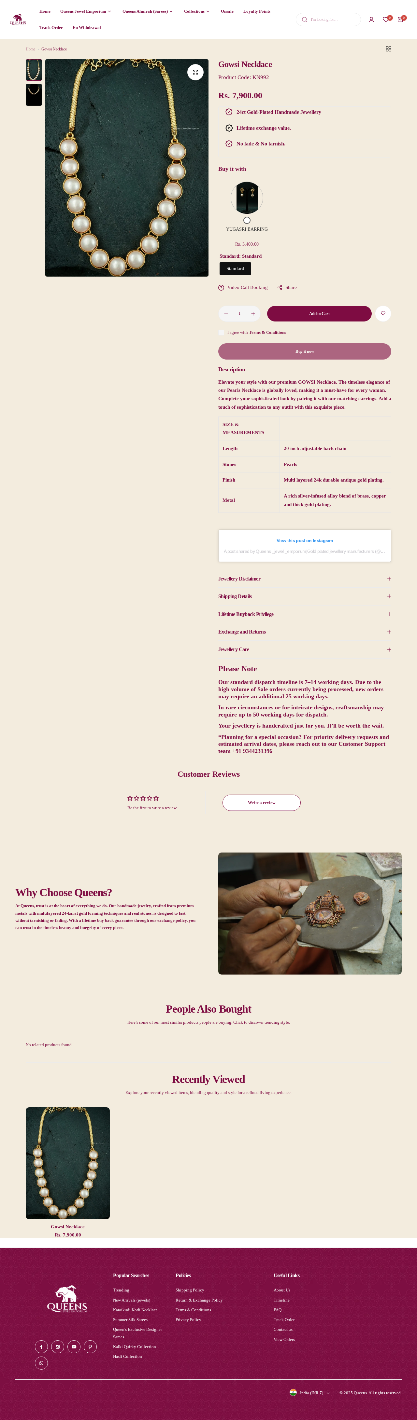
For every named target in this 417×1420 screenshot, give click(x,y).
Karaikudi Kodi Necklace (135, 1309)
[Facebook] (41, 1346)
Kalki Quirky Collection (134, 1346)
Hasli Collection (127, 1356)
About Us (282, 1290)
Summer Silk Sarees (130, 1319)
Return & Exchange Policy (199, 1300)
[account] (371, 19)
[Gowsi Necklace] (68, 1163)
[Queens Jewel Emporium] (18, 19)
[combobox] (328, 19)
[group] (126, 168)
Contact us (283, 1329)
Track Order (284, 1319)
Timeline (282, 1300)
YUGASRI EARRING (247, 229)
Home (30, 49)
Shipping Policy (190, 1290)
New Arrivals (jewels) (131, 1300)
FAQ (277, 1309)
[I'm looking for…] (304, 19)
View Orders (284, 1339)
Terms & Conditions (267, 332)
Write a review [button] (261, 802)
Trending (121, 1290)
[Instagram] (57, 1346)
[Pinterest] (90, 1346)
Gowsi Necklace (68, 1226)
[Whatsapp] (41, 1363)
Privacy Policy (188, 1319)
